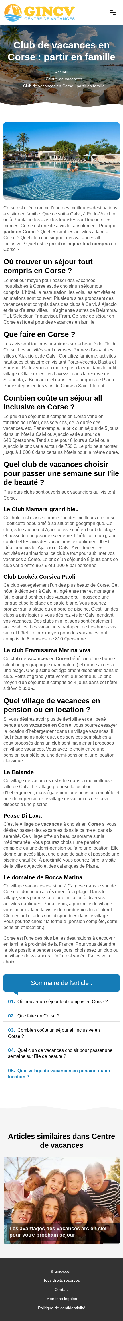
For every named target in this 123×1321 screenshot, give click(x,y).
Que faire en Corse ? (33, 1015)
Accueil (61, 72)
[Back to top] (107, 1305)
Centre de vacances (64, 79)
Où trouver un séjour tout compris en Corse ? (58, 1001)
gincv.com (64, 1271)
